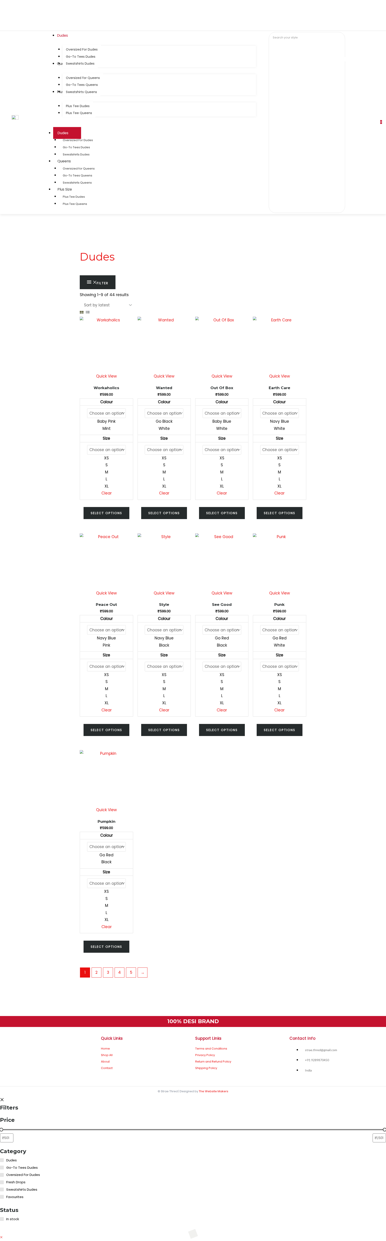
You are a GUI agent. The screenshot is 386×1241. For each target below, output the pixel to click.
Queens (64, 161)
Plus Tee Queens (75, 204)
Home (105, 1048)
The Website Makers (213, 1091)
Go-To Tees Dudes (76, 147)
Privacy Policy (205, 1055)
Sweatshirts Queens (77, 182)
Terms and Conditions (211, 1048)
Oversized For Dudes (78, 140)
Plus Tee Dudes (74, 197)
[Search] (279, 47)
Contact (107, 1068)
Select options (106, 513)
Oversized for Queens (79, 168)
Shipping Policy (206, 1068)
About (105, 1061)
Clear (106, 493)
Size (106, 438)
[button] (1, 1237)
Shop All (107, 1055)
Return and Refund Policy (213, 1061)
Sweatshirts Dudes (76, 154)
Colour (106, 402)
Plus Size (64, 189)
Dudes (62, 133)
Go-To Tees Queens (77, 175)
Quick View (106, 376)
